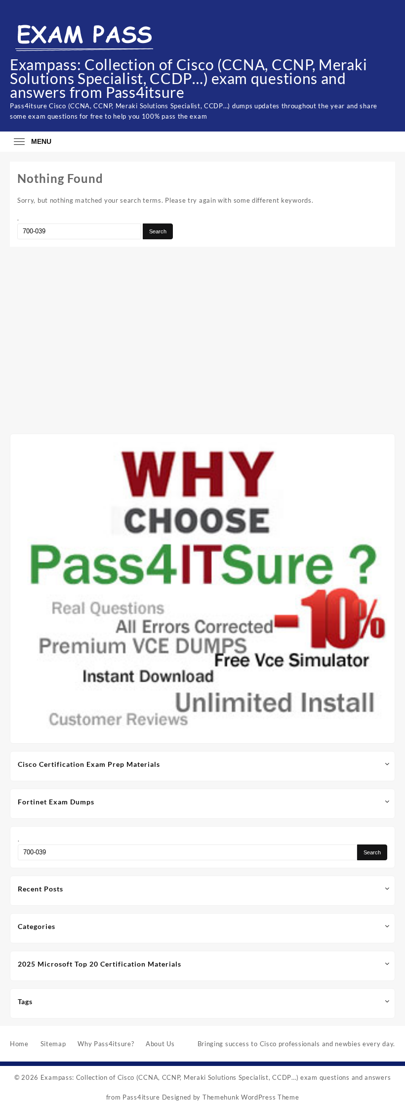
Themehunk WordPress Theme (250, 1097)
